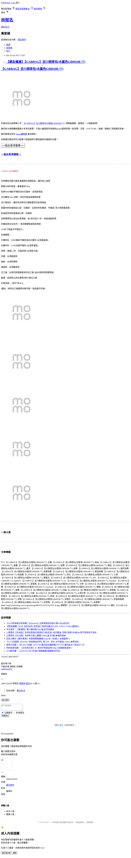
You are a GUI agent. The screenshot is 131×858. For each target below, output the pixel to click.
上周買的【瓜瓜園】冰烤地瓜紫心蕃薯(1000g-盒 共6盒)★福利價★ (36, 635)
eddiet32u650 (6, 669)
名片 (8, 51)
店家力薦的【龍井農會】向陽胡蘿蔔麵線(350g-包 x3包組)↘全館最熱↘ (38, 639)
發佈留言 (5, 716)
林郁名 (7, 20)
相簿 (8, 45)
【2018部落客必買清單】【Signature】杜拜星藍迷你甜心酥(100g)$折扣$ (37, 623)
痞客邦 (22, 683)
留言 (28, 683)
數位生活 (21, 691)
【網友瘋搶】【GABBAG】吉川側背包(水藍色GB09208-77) (45, 61)
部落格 (9, 48)
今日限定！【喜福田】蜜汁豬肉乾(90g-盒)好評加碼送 (30, 629)
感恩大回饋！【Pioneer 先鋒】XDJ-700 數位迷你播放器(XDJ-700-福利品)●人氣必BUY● (45, 645)
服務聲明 (89, 822)
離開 (14, 853)
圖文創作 (22, 40)
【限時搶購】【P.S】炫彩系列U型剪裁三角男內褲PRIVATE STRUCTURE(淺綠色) (42, 626)
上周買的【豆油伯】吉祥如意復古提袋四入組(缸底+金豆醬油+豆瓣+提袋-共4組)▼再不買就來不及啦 (51, 632)
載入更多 (5, 700)
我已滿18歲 (6, 853)
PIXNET (46, 822)
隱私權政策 (80, 822)
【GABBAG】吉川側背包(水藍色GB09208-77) (32, 68)
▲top (3, 695)
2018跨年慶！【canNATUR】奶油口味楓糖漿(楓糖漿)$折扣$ (33, 651)
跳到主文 (5, 27)
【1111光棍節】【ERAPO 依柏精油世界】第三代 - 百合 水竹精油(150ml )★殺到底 (42, 642)
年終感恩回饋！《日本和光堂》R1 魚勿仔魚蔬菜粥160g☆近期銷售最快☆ (39, 648)
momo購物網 (21, 134)
